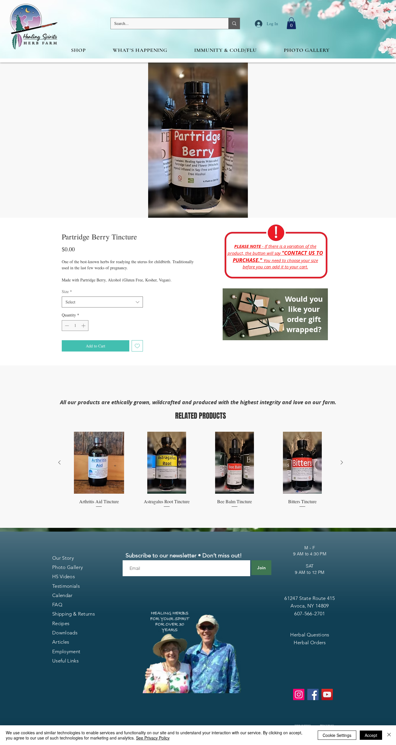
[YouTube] (327, 694)
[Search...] (234, 23)
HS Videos (63, 576)
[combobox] (102, 301)
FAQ (57, 604)
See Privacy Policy (153, 738)
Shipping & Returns (73, 614)
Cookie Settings (337, 735)
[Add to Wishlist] (137, 346)
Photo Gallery (67, 567)
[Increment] (84, 326)
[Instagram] (298, 694)
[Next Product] (341, 462)
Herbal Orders (310, 642)
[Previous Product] (59, 462)
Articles (60, 642)
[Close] (389, 735)
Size (67, 291)
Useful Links (65, 661)
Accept (371, 735)
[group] (200, 469)
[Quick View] (99, 463)
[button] (291, 23)
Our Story (63, 558)
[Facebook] (313, 694)
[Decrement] (66, 326)
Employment (66, 651)
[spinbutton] (75, 326)
